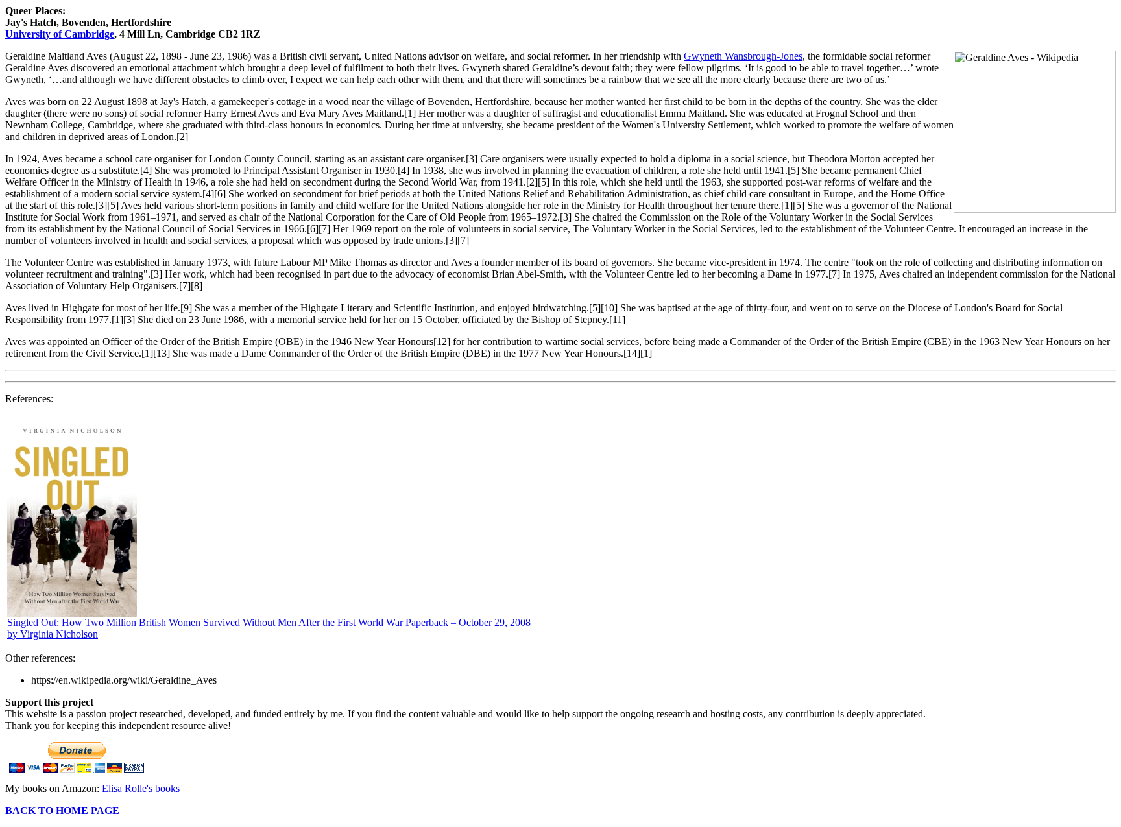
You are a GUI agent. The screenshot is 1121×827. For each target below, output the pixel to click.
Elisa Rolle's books (141, 788)
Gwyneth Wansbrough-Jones (743, 56)
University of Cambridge (59, 34)
